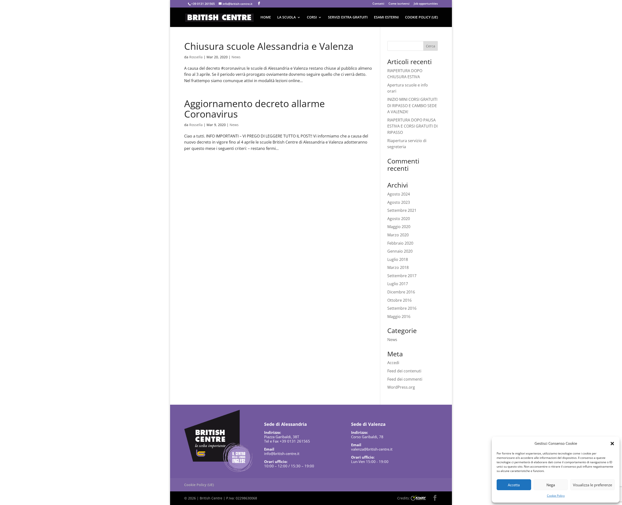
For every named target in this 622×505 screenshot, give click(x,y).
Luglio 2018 (397, 259)
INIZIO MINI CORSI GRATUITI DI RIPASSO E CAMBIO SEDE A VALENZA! (412, 105)
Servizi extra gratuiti (348, 17)
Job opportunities (426, 4)
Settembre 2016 (401, 308)
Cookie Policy (556, 496)
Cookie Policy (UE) (421, 17)
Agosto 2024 (398, 194)
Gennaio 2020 (400, 251)
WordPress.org (401, 387)
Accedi (393, 362)
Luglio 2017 (397, 283)
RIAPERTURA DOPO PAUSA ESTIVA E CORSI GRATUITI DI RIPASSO (412, 126)
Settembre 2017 (401, 275)
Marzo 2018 (398, 267)
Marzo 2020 (398, 235)
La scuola (286, 17)
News (236, 57)
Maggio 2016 (398, 316)
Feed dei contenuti (404, 371)
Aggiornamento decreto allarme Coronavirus (254, 108)
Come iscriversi (399, 4)
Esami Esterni (386, 17)
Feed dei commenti (404, 379)
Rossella (196, 57)
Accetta (514, 484)
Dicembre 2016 (401, 292)
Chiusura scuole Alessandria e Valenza (269, 46)
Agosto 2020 (398, 218)
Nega (550, 484)
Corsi (312, 17)
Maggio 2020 (398, 226)
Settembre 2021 (401, 210)
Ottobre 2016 (399, 300)
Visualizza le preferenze (592, 484)
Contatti (378, 4)
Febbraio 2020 (400, 243)
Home (265, 17)
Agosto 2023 (398, 202)
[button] (612, 443)
